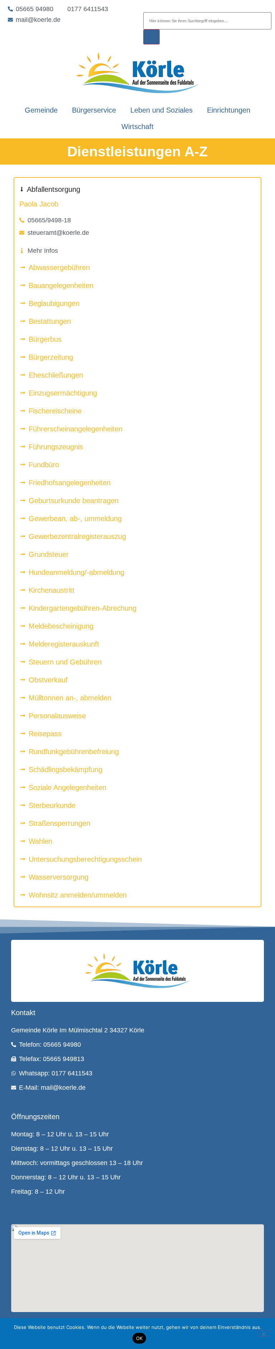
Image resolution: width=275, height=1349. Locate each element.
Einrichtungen (228, 110)
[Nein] (263, 1333)
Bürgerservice (94, 110)
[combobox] (207, 20)
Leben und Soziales (161, 110)
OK (139, 1338)
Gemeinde (41, 110)
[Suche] (151, 36)
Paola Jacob (38, 204)
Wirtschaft (137, 127)
